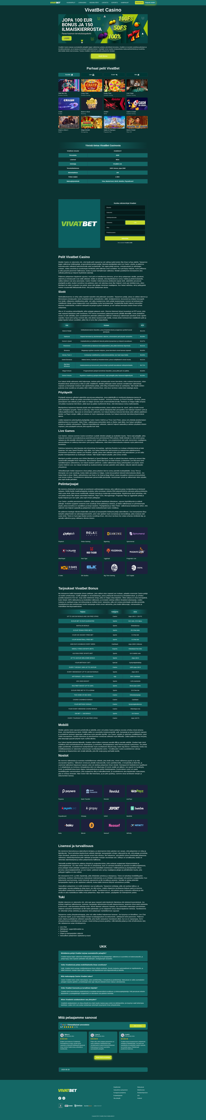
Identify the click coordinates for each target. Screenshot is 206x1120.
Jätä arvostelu (138, 1026)
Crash (113, 74)
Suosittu (67, 74)
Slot (135, 74)
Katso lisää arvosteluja (103, 1057)
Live (90, 74)
